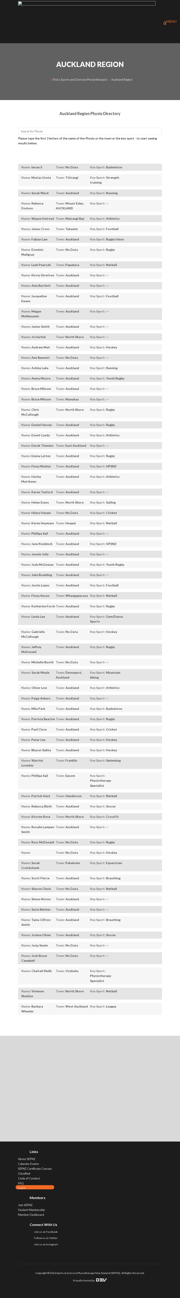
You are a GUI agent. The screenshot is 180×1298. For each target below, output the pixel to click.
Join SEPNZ (25, 1205)
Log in (21, 1187)
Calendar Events (28, 1163)
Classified (24, 1173)
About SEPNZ (26, 1158)
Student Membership (31, 1209)
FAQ (21, 1183)
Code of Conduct (29, 1178)
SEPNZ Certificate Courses (35, 1168)
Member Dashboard (31, 1214)
